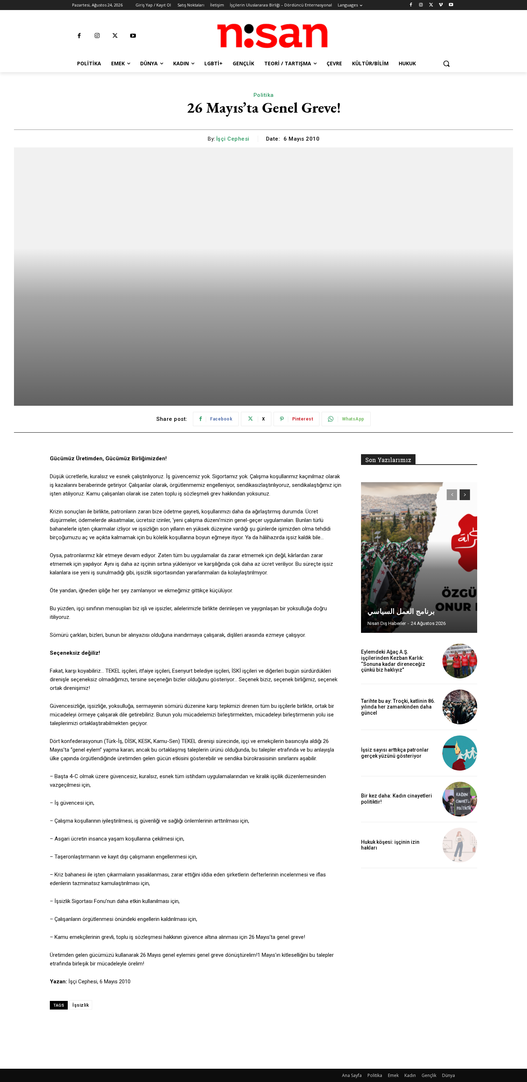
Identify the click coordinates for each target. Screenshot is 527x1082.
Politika (263, 95)
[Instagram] (421, 5)
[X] (431, 5)
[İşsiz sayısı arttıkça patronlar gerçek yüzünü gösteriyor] (459, 752)
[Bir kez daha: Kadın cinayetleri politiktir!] (459, 799)
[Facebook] (411, 5)
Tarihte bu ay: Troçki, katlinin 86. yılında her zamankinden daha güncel (398, 707)
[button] (446, 63)
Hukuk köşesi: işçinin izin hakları (390, 845)
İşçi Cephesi (233, 139)
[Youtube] (451, 5)
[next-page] (465, 494)
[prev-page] (452, 494)
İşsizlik (80, 1005)
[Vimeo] (441, 5)
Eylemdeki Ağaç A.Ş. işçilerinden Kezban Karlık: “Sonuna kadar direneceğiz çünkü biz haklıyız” (393, 661)
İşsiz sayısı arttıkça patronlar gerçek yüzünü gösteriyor (395, 753)
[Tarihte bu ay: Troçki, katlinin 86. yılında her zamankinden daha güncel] (459, 707)
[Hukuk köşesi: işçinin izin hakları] (459, 845)
